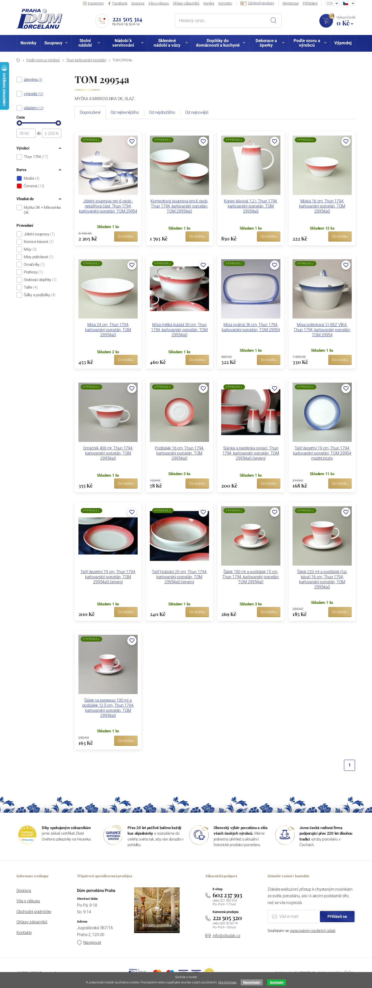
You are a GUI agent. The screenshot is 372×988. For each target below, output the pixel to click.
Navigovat (92, 942)
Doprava (137, 3)
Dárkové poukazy (261, 3)
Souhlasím (276, 982)
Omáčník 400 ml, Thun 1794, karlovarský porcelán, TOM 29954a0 (108, 453)
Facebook (119, 3)
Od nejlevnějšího (125, 112)
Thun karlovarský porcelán (86, 60)
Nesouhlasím (251, 982)
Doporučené (90, 112)
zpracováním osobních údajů (312, 930)
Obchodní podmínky (33, 911)
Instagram (96, 3)
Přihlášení (310, 3)
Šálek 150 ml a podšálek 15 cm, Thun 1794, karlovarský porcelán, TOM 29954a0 (250, 576)
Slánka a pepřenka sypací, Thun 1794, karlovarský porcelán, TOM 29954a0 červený (250, 453)
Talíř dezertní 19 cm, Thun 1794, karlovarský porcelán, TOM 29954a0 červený (108, 576)
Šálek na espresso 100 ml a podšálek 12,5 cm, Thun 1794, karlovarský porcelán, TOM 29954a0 (108, 708)
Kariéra (208, 3)
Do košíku (126, 236)
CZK (330, 3)
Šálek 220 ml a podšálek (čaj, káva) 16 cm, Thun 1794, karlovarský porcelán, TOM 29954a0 (322, 579)
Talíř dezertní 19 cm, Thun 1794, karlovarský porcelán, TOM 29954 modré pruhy (322, 453)
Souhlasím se (301, 930)
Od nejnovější (197, 112)
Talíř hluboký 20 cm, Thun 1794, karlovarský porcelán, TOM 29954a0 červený (179, 576)
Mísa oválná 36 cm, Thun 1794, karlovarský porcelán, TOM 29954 (251, 327)
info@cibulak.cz (226, 935)
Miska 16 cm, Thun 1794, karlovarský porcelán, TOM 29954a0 (322, 206)
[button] (131, 141)
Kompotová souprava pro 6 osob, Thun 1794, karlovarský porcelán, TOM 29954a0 (179, 206)
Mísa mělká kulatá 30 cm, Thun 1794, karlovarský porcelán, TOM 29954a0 (179, 329)
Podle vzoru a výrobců (43, 60)
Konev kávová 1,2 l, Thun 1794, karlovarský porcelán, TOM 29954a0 (251, 206)
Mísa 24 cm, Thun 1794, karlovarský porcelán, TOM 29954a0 (108, 329)
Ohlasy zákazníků (186, 3)
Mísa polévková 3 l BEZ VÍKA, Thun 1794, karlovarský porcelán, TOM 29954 (322, 329)
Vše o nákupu (158, 3)
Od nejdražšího (162, 112)
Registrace (291, 3)
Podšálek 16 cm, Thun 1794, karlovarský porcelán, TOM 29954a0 (179, 453)
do (39, 133)
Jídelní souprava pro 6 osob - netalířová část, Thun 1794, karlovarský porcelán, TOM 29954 (108, 206)
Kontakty (225, 3)
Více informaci (227, 982)
